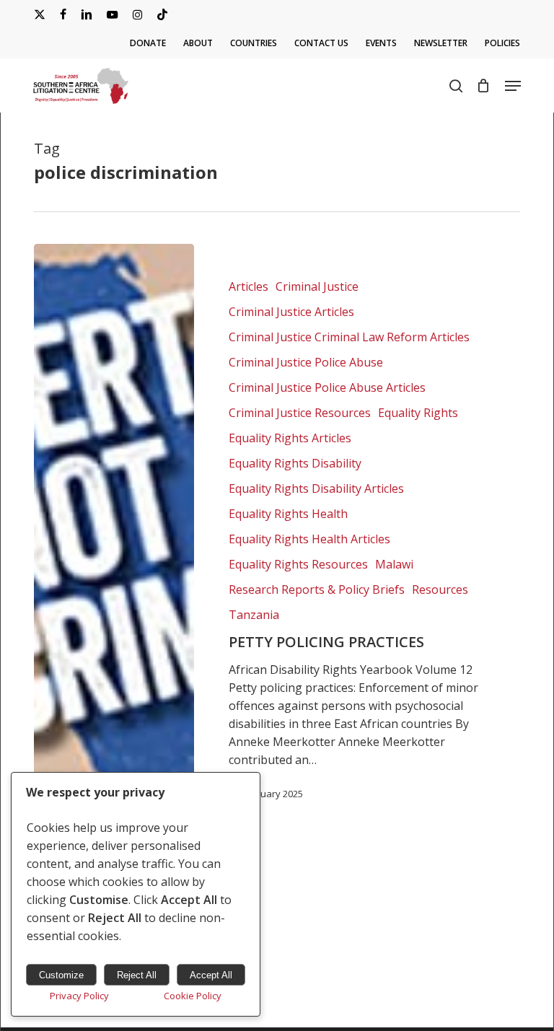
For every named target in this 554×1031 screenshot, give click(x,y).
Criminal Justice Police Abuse (306, 362)
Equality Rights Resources (298, 564)
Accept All (211, 975)
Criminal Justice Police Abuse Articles (327, 387)
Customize (61, 975)
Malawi (394, 564)
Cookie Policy (192, 995)
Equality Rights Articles (290, 438)
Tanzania (254, 615)
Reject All (137, 975)
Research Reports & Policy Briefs (317, 589)
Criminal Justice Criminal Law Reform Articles (349, 337)
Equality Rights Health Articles (309, 539)
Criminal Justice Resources (300, 413)
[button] (513, 86)
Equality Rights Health (288, 514)
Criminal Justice (317, 286)
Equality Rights (418, 413)
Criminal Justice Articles (291, 312)
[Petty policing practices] (114, 539)
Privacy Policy (79, 995)
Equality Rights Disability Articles (316, 488)
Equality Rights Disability (295, 463)
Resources (440, 589)
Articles (248, 286)
